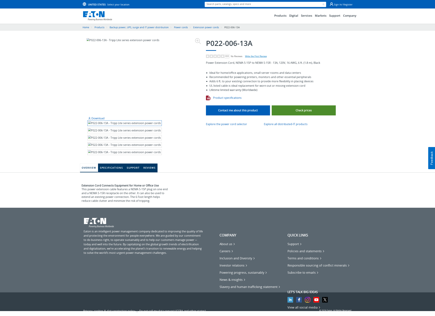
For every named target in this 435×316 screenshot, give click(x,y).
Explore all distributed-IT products (286, 124)
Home (86, 27)
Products (99, 27)
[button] (304, 110)
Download (98, 118)
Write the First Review (256, 56)
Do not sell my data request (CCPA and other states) (172, 311)
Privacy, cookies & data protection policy (109, 311)
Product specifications (227, 98)
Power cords (181, 27)
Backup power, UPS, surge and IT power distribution (139, 27)
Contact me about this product (238, 110)
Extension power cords (206, 27)
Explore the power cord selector (226, 124)
